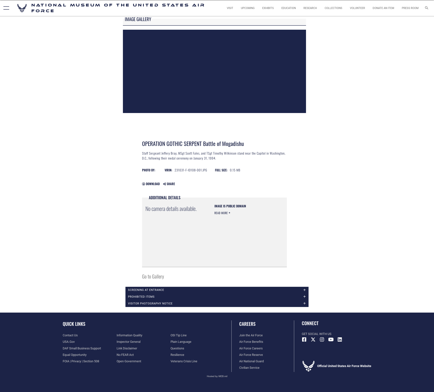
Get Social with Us (316, 334)
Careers (247, 323)
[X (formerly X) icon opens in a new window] (313, 339)
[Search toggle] (426, 8)
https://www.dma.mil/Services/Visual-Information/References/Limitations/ (235, 246)
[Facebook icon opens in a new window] (304, 339)
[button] (5, 8)
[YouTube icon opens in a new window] (330, 339)
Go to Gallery (153, 276)
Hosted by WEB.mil (217, 376)
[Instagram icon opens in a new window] (322, 339)
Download (152, 184)
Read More (221, 213)
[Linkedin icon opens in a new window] (339, 339)
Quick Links (74, 323)
